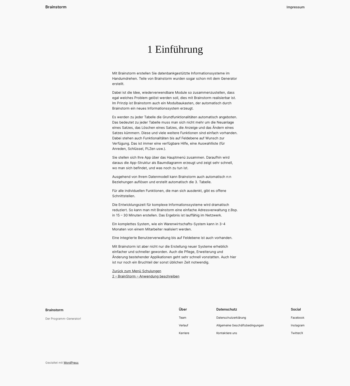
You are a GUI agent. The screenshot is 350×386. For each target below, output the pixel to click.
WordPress (71, 362)
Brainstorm (55, 6)
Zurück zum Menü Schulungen (136, 271)
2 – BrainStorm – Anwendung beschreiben (145, 276)
